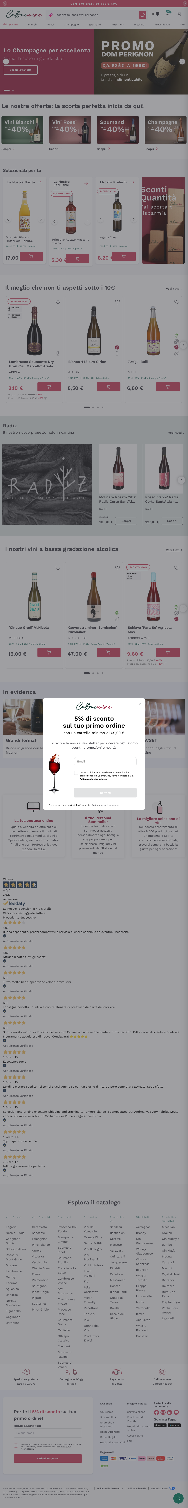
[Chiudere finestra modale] (140, 703)
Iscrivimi (105, 792)
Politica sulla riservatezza (105, 805)
